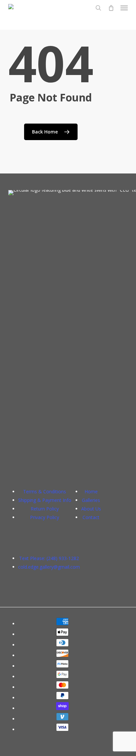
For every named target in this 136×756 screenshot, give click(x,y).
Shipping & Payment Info (44, 500)
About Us (91, 509)
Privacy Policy (44, 517)
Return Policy (45, 509)
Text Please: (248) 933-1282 (49, 558)
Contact (91, 517)
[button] (124, 8)
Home (91, 491)
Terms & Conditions (44, 491)
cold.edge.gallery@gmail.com (49, 567)
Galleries (91, 500)
